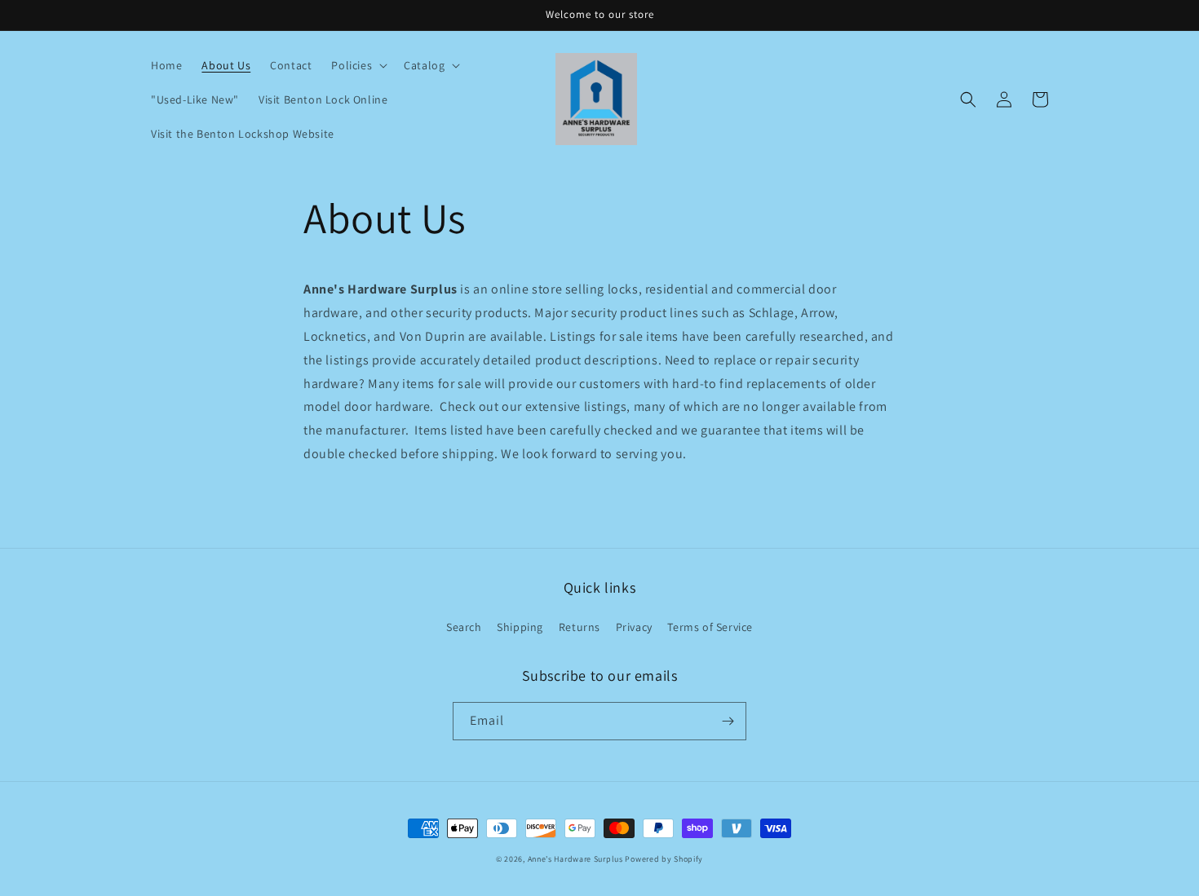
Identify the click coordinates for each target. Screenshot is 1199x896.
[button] (357, 65)
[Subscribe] (728, 721)
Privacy (634, 627)
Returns (579, 627)
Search (464, 627)
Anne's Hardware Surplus (575, 859)
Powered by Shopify (664, 859)
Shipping (520, 627)
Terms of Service (710, 627)
